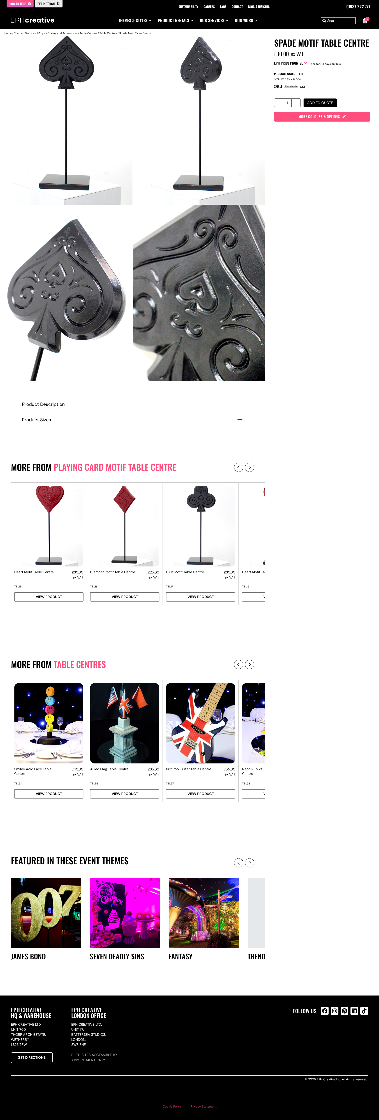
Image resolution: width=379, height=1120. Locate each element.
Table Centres (88, 33)
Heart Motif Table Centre (34, 572)
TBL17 (169, 586)
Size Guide (291, 86)
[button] (238, 467)
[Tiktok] (364, 1011)
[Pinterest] (344, 1011)
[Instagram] (334, 1011)
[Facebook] (325, 1011)
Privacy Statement (203, 1106)
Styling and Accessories (62, 33)
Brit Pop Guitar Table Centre (188, 769)
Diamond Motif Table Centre (112, 572)
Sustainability (188, 6)
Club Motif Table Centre (185, 572)
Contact (237, 6)
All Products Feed (326, 1029)
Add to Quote (320, 102)
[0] (364, 20)
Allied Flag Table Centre (109, 769)
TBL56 (94, 783)
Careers (209, 6)
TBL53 (246, 783)
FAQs (223, 6)
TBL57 (170, 783)
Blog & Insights (259, 6)
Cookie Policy (172, 1106)
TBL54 (18, 783)
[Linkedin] (354, 1011)
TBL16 (94, 586)
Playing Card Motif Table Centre (115, 467)
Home (8, 33)
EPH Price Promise (288, 63)
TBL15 (18, 586)
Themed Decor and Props (29, 33)
